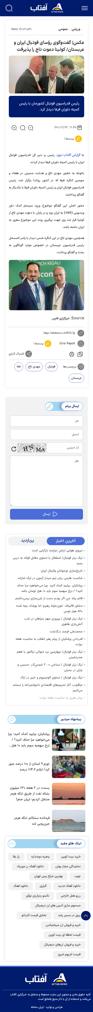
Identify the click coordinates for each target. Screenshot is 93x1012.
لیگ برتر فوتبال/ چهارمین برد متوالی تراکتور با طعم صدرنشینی (50, 655)
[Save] (80, 354)
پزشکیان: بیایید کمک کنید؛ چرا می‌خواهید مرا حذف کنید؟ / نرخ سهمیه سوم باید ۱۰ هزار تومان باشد (50, 588)
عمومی (63, 29)
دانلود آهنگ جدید (69, 886)
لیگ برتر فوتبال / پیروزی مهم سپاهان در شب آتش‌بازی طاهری (53, 621)
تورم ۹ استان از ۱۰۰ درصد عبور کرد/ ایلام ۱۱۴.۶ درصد (29, 766)
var (19, 366)
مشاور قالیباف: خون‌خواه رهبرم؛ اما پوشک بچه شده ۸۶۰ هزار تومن (49, 609)
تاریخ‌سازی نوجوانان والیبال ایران (62, 570)
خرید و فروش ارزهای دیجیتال (62, 944)
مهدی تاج (34, 366)
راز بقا (16, 856)
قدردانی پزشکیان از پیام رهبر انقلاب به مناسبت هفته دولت (49, 642)
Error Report (67, 343)
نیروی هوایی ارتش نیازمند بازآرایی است (57, 550)
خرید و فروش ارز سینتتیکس (63, 925)
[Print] (71, 354)
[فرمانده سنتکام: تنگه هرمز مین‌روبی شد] (67, 820)
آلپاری (43, 886)
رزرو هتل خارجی (71, 895)
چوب (77, 876)
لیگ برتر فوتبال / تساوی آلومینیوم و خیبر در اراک (51, 677)
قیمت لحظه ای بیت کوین (64, 935)
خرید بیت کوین (71, 856)
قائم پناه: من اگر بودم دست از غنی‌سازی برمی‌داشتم (49, 598)
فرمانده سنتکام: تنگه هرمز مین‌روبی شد (32, 821)
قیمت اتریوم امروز (69, 954)
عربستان (76, 378)
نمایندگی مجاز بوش (68, 866)
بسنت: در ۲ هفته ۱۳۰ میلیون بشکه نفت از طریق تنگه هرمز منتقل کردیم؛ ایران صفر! (30, 793)
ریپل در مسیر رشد (69, 915)
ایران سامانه (37, 1007)
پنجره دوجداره (40, 856)
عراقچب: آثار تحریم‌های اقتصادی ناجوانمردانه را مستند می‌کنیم (48, 688)
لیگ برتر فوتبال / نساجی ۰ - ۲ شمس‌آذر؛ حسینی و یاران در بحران (50, 667)
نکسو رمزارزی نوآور (37, 895)
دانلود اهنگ (20, 886)
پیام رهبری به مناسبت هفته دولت (61, 698)
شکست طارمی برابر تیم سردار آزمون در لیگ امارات (50, 578)
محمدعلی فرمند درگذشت (66, 631)
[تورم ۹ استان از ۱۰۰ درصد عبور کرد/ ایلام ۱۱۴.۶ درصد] (67, 766)
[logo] (47, 7)
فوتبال (51, 366)
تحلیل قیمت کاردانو (33, 915)
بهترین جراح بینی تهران (48, 876)
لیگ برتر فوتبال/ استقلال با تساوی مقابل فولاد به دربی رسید (48, 561)
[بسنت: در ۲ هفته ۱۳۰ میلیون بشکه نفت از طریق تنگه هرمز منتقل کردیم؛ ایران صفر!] (67, 793)
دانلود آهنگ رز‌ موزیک (30, 866)
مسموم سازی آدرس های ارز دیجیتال (58, 905)
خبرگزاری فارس (61, 318)
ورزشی (76, 29)
